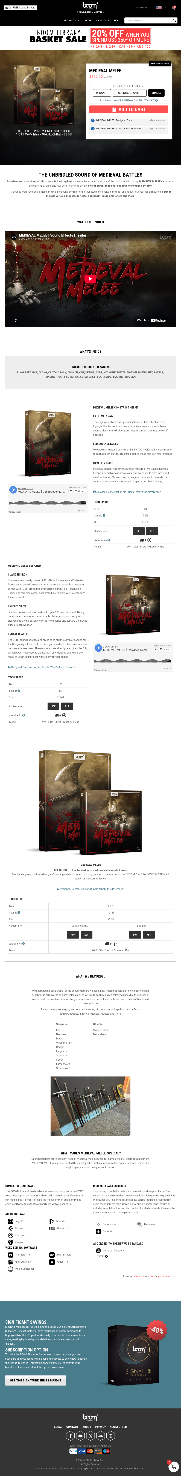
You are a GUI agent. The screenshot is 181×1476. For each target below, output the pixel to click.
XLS (152, 531)
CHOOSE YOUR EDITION (127, 86)
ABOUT (87, 1427)
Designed (101, 93)
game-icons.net (167, 1276)
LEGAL (58, 1427)
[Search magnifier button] (174, 20)
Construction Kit (129, 93)
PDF (139, 531)
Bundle (156, 93)
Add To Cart (132, 109)
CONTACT (72, 1427)
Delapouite (139, 1276)
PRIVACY (100, 1427)
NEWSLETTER (118, 1427)
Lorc (152, 1276)
